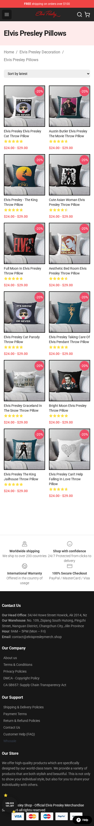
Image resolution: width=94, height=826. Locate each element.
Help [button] (85, 820)
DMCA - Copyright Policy (21, 678)
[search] (79, 14)
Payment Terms (15, 714)
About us (10, 658)
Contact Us (11, 727)
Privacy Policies (15, 671)
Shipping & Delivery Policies (23, 707)
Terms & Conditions (17, 665)
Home (9, 52)
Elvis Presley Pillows (21, 59)
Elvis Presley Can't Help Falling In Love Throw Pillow (66, 479)
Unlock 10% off (10, 804)
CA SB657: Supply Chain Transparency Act (34, 685)
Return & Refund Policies (21, 721)
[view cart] (87, 14)
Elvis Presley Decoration (40, 52)
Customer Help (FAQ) (19, 734)
